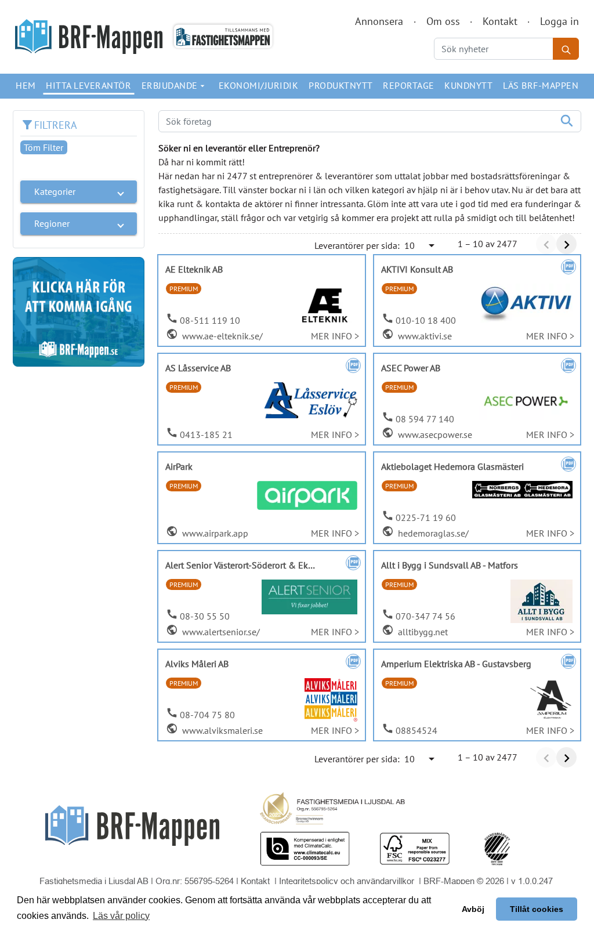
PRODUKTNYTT (341, 85)
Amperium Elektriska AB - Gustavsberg (456, 663)
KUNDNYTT (468, 85)
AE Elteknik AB (194, 269)
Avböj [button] (473, 909)
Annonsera (379, 21)
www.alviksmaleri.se (221, 730)
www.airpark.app (214, 533)
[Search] (566, 49)
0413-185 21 (206, 434)
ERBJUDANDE (175, 85)
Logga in (559, 21)
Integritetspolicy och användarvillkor (347, 881)
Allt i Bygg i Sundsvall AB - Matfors (449, 565)
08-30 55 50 (205, 616)
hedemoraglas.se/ (432, 533)
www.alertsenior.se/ (220, 632)
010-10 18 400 (426, 320)
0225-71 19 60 (426, 517)
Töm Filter (43, 147)
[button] (78, 191)
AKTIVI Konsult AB (417, 269)
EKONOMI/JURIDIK (259, 85)
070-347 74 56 (425, 616)
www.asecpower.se (434, 434)
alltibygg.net (422, 632)
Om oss (443, 21)
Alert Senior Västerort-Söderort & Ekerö (243, 565)
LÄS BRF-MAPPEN (540, 85)
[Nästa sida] (566, 244)
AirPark (179, 466)
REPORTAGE (408, 85)
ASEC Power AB (410, 368)
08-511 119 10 (210, 320)
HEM (26, 85)
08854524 (416, 730)
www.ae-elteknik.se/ (221, 336)
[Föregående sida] (546, 244)
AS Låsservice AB (198, 368)
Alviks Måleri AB (197, 663)
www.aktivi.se (424, 336)
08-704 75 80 (207, 715)
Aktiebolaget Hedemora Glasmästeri (452, 466)
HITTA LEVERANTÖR (88, 85)
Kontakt (500, 21)
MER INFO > (335, 336)
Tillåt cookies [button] (536, 909)
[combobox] (420, 245)
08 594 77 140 (425, 419)
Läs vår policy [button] (121, 916)
